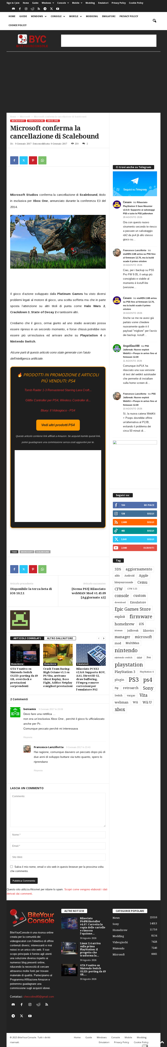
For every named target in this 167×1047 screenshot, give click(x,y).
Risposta (27, 737)
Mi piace (149, 505)
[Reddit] (32, 9)
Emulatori (103, 3)
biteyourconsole (124, 582)
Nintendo (118, 948)
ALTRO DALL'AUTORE (60, 638)
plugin (119, 679)
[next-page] (104, 638)
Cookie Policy (136, 3)
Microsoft (25, 117)
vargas (131, 695)
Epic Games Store (133, 609)
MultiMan (132, 643)
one (139, 657)
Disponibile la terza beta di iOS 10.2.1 (31, 591)
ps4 (147, 680)
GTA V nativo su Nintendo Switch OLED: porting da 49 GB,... (93, 970)
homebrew (124, 624)
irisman (119, 630)
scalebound (42, 551)
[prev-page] (99, 638)
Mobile (75, 3)
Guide (35, 3)
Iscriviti (148, 547)
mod (118, 643)
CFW (119, 589)
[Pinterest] (33, 160)
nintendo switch (123, 657)
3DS (118, 569)
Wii (135, 702)
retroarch (130, 688)
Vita (143, 695)
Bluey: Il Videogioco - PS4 (58, 410)
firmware (141, 616)
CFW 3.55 (132, 589)
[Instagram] (26, 9)
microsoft (27, 551)
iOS (141, 624)
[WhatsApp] (42, 160)
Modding (90, 3)
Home (26, 3)
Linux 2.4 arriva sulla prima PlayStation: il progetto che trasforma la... (90, 949)
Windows (46, 3)
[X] (51, 9)
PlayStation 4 (147, 672)
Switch (118, 695)
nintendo (126, 650)
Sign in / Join (13, 3)
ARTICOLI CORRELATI (27, 638)
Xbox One (52, 121)
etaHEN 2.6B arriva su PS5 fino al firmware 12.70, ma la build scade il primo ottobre (139, 258)
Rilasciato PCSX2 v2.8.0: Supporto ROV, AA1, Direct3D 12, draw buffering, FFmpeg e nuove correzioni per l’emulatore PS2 (90, 679)
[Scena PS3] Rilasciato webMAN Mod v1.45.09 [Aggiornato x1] (89, 593)
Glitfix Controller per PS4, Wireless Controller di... (58, 400)
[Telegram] (45, 9)
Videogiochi (36, 121)
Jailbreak (132, 630)
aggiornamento (139, 569)
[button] (154, 20)
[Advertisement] (108, 41)
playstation (129, 665)
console (122, 595)
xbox (120, 709)
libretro (148, 630)
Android (129, 575)
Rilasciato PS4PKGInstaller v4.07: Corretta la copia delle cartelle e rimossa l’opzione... (92, 926)
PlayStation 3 (125, 672)
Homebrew (17, 664)
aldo (117, 575)
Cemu (142, 582)
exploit (120, 617)
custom (139, 596)
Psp (117, 688)
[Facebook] (19, 9)
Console (61, 3)
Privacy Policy (119, 3)
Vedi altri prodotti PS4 (58, 425)
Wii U (147, 702)
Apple (143, 576)
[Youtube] (57, 9)
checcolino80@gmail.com (39, 996)
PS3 (134, 679)
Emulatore (138, 602)
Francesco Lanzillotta (134, 250)
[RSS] (38, 9)
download (120, 602)
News (116, 917)
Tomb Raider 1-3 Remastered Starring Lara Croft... (58, 390)
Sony (148, 688)
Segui (150, 513)
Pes (149, 657)
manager (122, 637)
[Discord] (13, 9)
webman (121, 702)
